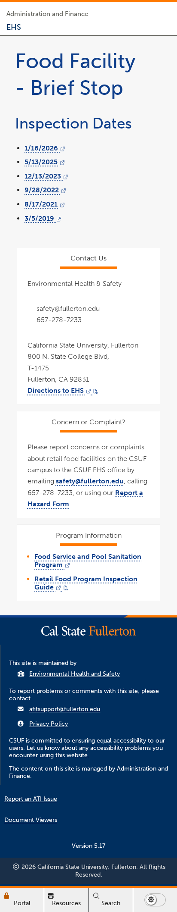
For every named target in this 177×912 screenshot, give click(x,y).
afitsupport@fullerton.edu (64, 709)
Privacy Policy (48, 723)
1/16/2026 (44, 148)
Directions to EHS (62, 390)
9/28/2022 (45, 190)
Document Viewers (30, 820)
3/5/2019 (42, 218)
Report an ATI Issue (30, 798)
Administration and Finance (47, 14)
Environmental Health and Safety (74, 673)
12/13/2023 (46, 176)
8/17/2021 (44, 204)
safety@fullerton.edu (90, 481)
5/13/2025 (44, 162)
